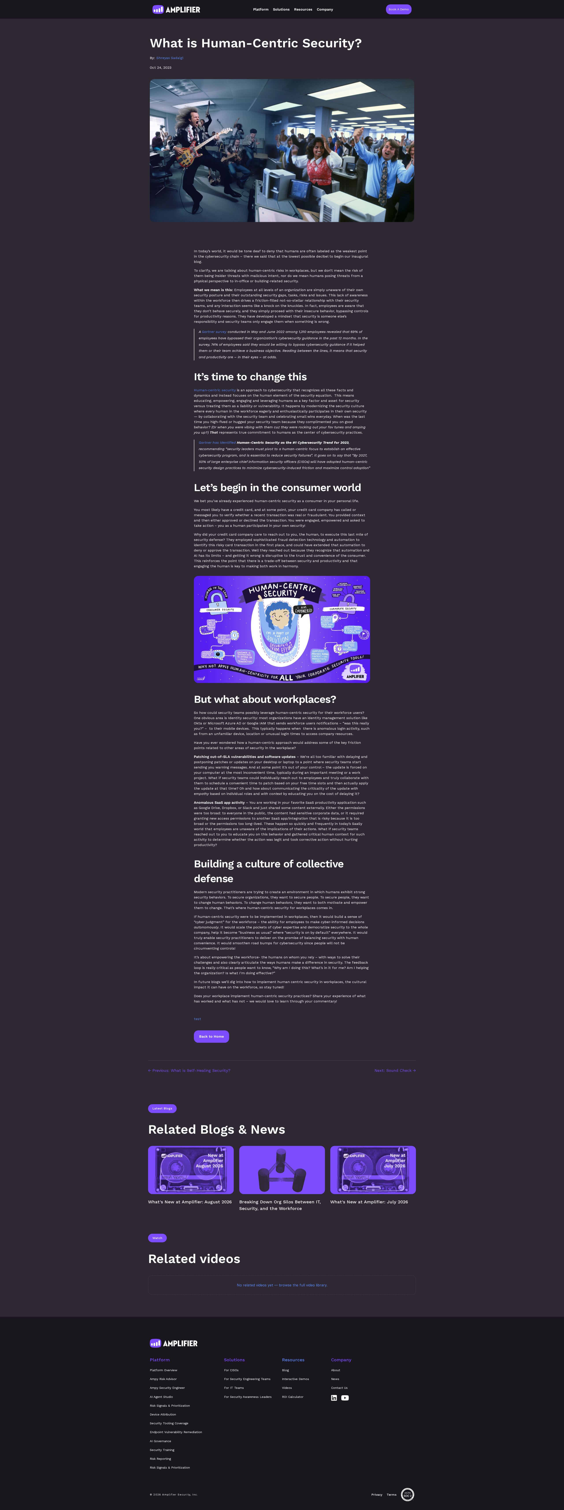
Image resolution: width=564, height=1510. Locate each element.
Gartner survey (214, 332)
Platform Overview (163, 1370)
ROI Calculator (292, 1397)
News (335, 1379)
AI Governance (160, 1441)
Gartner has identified (217, 442)
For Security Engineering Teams (247, 1379)
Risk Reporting (160, 1458)
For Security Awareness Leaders (248, 1397)
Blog (285, 1370)
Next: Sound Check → (395, 1070)
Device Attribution (163, 1414)
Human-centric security (215, 390)
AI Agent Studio (161, 1397)
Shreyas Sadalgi (169, 58)
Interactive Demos (295, 1379)
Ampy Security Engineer (167, 1387)
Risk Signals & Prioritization (170, 1405)
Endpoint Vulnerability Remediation (176, 1432)
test (197, 1019)
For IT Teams (234, 1387)
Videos (287, 1387)
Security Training (162, 1450)
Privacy (376, 1494)
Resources (293, 1359)
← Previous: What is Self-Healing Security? (189, 1070)
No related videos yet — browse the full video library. (282, 1285)
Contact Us (339, 1387)
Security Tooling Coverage (169, 1423)
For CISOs (231, 1370)
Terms (392, 1494)
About (335, 1370)
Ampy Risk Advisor (163, 1379)
